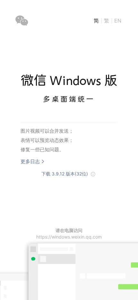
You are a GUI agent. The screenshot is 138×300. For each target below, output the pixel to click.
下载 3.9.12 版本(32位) (64, 173)
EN (117, 20)
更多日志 (30, 161)
